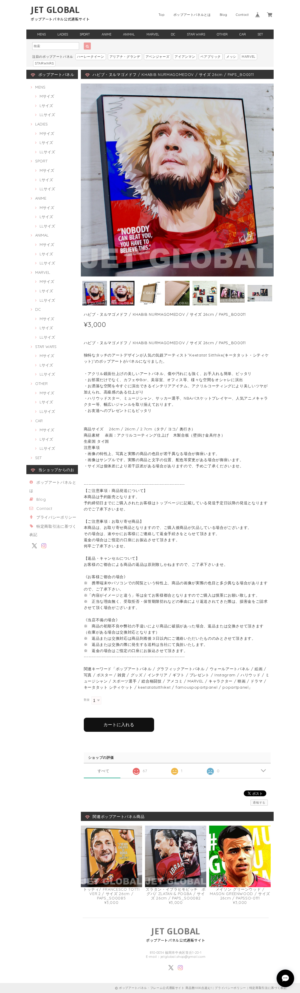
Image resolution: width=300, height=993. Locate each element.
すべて (104, 771)
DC (173, 34)
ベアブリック (210, 57)
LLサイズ (47, 114)
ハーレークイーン (90, 57)
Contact (242, 15)
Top (161, 15)
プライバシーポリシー (56, 517)
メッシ (231, 57)
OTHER (222, 34)
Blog (223, 15)
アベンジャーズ (158, 57)
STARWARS (44, 63)
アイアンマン (185, 57)
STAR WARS (196, 34)
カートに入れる (118, 724)
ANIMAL (129, 34)
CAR (242, 34)
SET (260, 34)
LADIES (62, 34)
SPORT (85, 34)
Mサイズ (47, 96)
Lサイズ (46, 105)
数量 (87, 700)
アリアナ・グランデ (125, 57)
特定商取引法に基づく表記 (268, 988)
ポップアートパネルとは (192, 15)
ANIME (106, 34)
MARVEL (152, 34)
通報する (259, 802)
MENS (41, 34)
